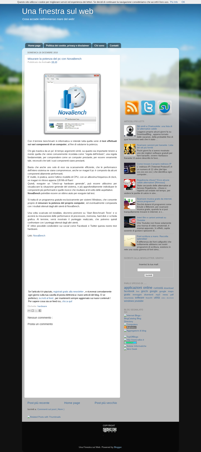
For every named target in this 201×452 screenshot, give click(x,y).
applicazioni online (139, 288)
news (166, 294)
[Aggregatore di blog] (135, 331)
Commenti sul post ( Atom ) (50, 409)
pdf (172, 294)
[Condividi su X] (36, 310)
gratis (128, 294)
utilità (157, 297)
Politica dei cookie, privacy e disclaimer (67, 45)
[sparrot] (130, 343)
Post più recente (38, 402)
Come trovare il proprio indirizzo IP (154, 164)
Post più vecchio (106, 402)
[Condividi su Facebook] (39, 310)
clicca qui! (67, 301)
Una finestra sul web (57, 11)
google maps (166, 291)
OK (183, 2)
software (140, 297)
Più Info (174, 2)
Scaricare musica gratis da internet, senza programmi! (154, 200)
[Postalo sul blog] (32, 310)
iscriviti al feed (46, 298)
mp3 (159, 294)
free (138, 291)
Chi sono (99, 45)
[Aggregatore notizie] (130, 328)
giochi (145, 291)
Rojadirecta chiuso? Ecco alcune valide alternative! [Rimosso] (153, 181)
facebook (130, 291)
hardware (42, 306)
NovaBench (39, 235)
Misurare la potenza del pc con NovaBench (54, 58)
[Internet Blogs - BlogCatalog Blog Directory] (135, 321)
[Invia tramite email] (29, 310)
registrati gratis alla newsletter (68, 291)
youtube (139, 300)
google (154, 291)
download (169, 288)
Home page (34, 45)
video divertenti (167, 298)
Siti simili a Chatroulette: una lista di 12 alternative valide (154, 127)
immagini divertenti (144, 294)
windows (129, 300)
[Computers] (131, 324)
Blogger (118, 447)
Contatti (114, 45)
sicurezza (129, 298)
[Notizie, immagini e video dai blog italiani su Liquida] (130, 334)
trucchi (150, 298)
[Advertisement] (100, 32)
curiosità (159, 287)
